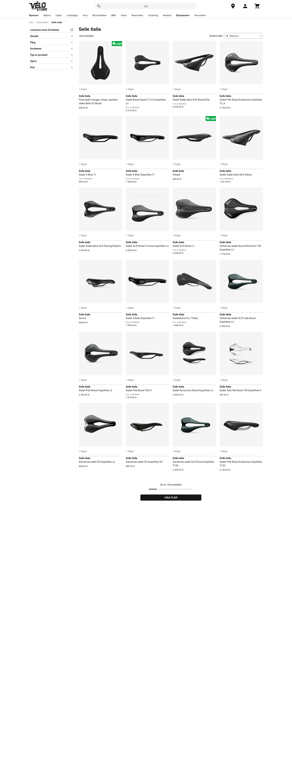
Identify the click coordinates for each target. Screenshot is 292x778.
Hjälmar (47, 15)
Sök (146, 6)
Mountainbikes (99, 15)
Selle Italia (84, 96)
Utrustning (153, 15)
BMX (113, 15)
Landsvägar (72, 15)
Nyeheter (33, 15)
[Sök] (99, 6)
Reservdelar (137, 15)
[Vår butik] (233, 6)
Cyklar (59, 15)
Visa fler (170, 497)
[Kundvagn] (257, 6)
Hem (31, 22)
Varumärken (200, 15)
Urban (124, 15)
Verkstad (167, 15)
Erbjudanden (182, 15)
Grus (85, 15)
